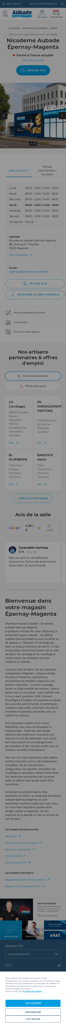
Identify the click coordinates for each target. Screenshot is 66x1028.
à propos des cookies (32, 991)
